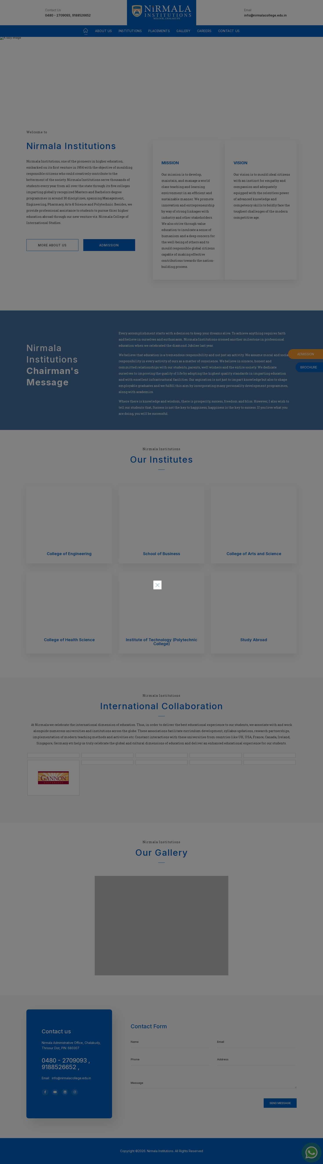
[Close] (157, 585)
